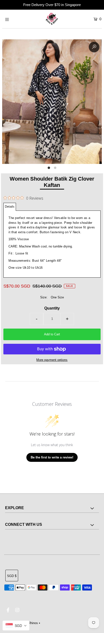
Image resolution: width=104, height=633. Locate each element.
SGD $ (11, 576)
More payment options (51, 360)
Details (10, 206)
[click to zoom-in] (94, 47)
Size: (43, 297)
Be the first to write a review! (52, 457)
